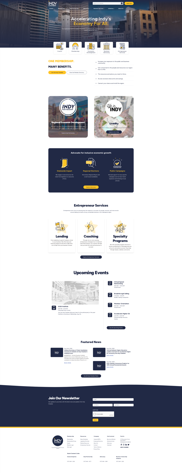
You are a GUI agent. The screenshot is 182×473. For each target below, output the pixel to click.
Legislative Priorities (84, 441)
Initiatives (111, 8)
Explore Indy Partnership (68, 133)
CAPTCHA (95, 410)
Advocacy (86, 8)
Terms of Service (97, 447)
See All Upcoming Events (116, 327)
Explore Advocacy (91, 187)
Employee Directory (98, 441)
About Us (120, 8)
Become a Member (111, 439)
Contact (96, 445)
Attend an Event (110, 441)
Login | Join (129, 3)
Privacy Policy (97, 449)
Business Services (98, 8)
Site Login (69, 447)
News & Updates (84, 439)
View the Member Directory (76, 72)
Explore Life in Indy (114, 132)
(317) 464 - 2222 (71, 461)
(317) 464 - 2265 (103, 461)
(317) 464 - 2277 (87, 461)
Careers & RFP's (97, 439)
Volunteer (109, 445)
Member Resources (84, 443)
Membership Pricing (71, 441)
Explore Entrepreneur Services (91, 257)
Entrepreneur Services (85, 445)
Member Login (70, 445)
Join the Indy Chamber (57, 72)
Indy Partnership (74, 8)
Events (51, 8)
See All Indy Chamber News (91, 376)
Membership (61, 8)
